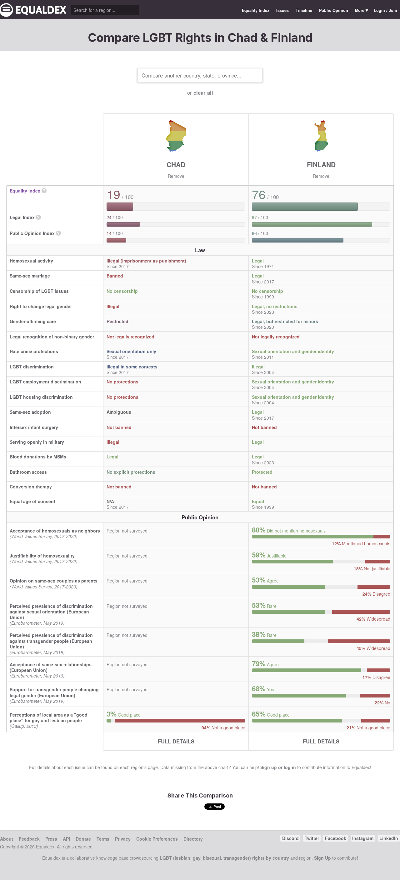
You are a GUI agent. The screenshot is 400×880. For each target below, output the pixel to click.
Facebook (335, 838)
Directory (193, 839)
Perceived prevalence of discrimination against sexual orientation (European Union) (51, 611)
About (6, 839)
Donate (83, 839)
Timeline (304, 10)
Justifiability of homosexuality (42, 555)
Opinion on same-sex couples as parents (54, 581)
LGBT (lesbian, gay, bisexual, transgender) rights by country (224, 858)
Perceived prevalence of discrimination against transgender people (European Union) (51, 640)
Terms (103, 839)
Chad (176, 164)
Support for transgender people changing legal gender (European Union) (54, 692)
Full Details (176, 741)
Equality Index (255, 10)
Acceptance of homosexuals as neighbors (55, 531)
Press (51, 839)
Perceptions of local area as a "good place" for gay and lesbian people (49, 717)
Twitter (312, 838)
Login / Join (385, 10)
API (66, 839)
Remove (176, 176)
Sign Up (322, 858)
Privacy (123, 839)
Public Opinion (333, 10)
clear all (203, 92)
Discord (290, 838)
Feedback (29, 839)
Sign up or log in (278, 767)
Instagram (362, 838)
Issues (282, 10)
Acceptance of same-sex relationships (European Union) (51, 667)
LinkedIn (388, 838)
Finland (321, 164)
